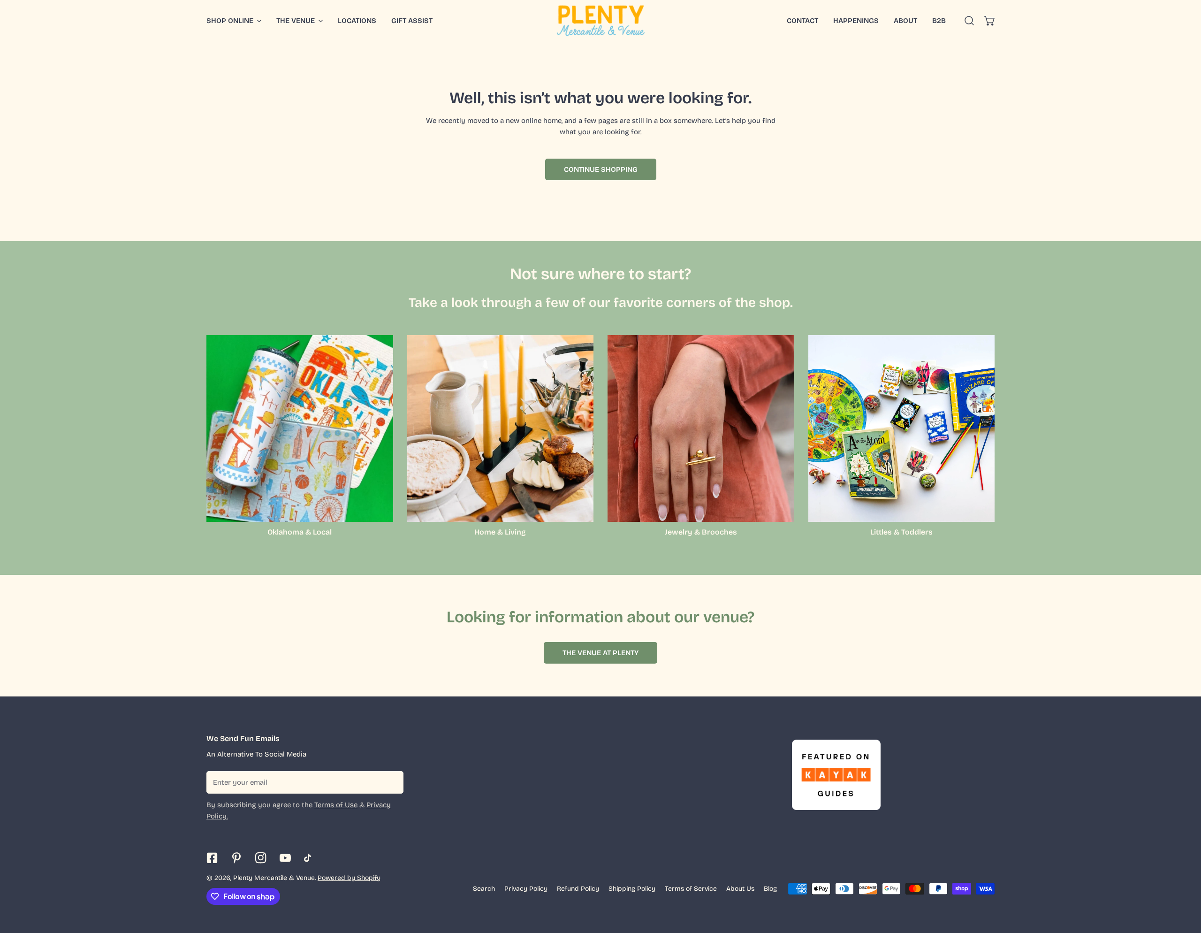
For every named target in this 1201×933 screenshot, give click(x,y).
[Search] (969, 20)
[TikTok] (309, 857)
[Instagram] (261, 858)
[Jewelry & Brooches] (701, 428)
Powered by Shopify (349, 878)
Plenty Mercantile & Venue (274, 878)
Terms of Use (335, 805)
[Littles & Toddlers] (901, 428)
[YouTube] (285, 858)
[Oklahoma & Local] (299, 428)
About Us (740, 889)
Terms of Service (691, 889)
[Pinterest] (236, 858)
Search (484, 889)
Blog (770, 889)
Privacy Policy (525, 889)
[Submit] (391, 782)
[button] (990, 20)
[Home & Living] (500, 428)
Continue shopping (601, 169)
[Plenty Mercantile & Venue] (600, 20)
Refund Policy (578, 889)
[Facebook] (212, 858)
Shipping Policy (631, 889)
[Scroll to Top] (1184, 883)
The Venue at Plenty (600, 653)
